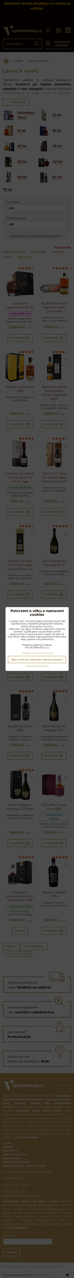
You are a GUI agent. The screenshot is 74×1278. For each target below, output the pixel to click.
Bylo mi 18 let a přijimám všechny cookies (37, 659)
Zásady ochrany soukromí (37, 653)
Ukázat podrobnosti (37, 666)
